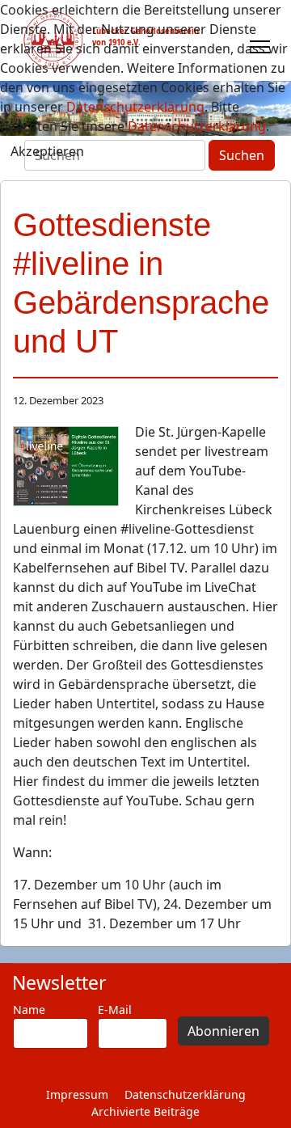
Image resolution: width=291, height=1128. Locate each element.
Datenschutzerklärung (185, 1094)
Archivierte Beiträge (145, 1111)
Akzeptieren (47, 151)
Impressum (77, 1094)
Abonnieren (223, 1031)
